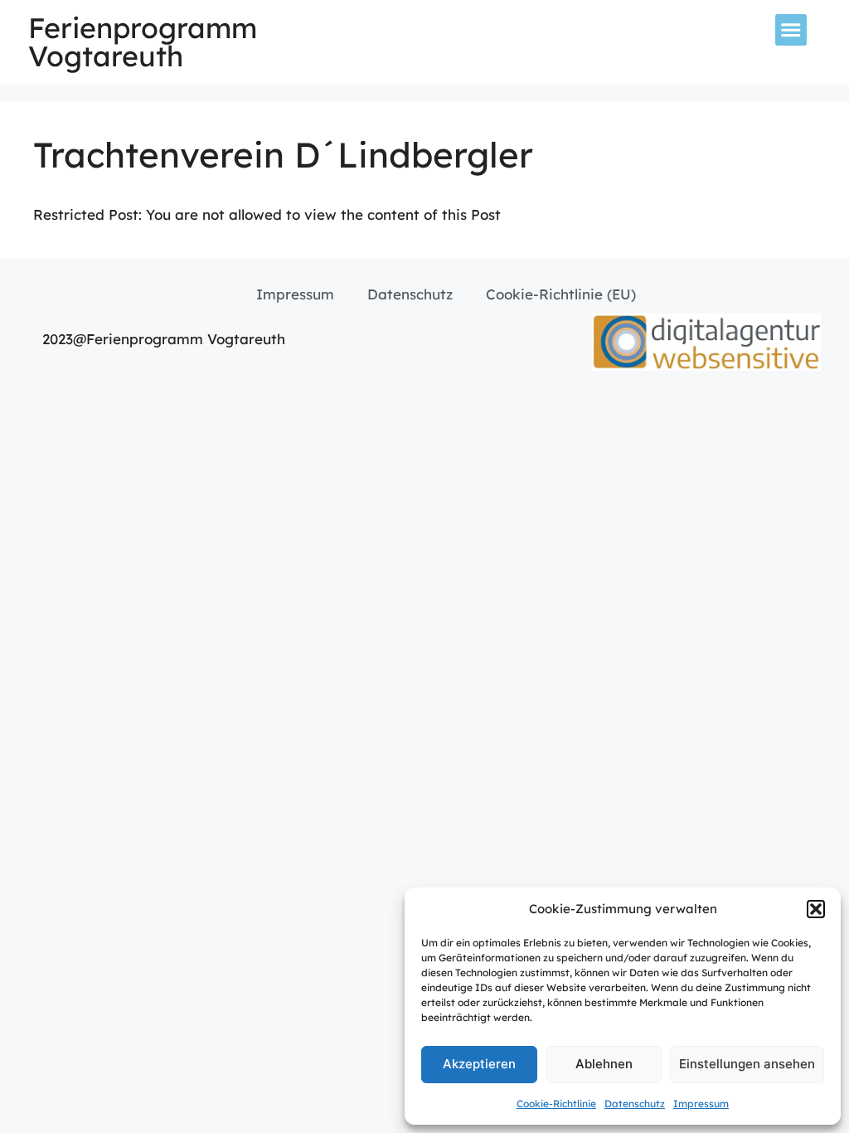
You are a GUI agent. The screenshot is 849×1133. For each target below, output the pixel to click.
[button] (816, 909)
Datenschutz (634, 1103)
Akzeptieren (479, 1064)
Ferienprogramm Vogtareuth (142, 42)
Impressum (701, 1103)
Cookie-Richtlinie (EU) (561, 294)
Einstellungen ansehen (747, 1064)
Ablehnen (604, 1064)
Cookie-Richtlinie (556, 1103)
